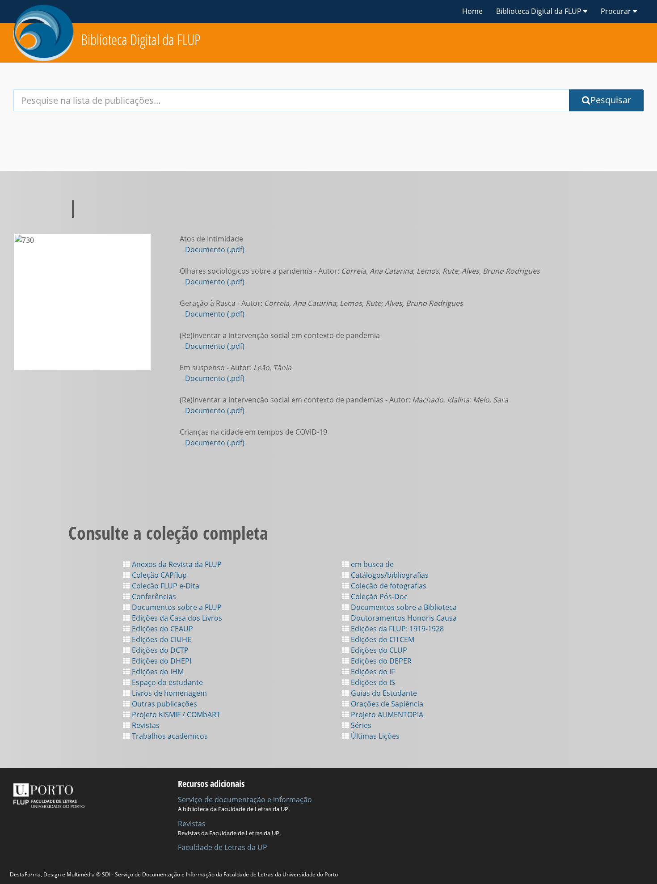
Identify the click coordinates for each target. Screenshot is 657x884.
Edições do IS (372, 682)
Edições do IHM (157, 672)
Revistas (145, 725)
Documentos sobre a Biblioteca (403, 607)
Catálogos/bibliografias (389, 575)
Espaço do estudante (166, 682)
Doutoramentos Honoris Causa (403, 618)
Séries (360, 725)
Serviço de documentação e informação (245, 799)
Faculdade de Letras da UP (222, 847)
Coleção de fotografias (387, 586)
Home (472, 11)
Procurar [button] (617, 11)
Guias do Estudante (383, 693)
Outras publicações (163, 704)
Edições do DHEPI (160, 661)
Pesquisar (610, 100)
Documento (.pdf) (214, 249)
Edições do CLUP (378, 650)
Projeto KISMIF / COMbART (175, 714)
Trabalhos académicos (169, 736)
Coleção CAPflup (158, 575)
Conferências (153, 596)
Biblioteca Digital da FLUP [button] (539, 11)
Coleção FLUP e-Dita (164, 586)
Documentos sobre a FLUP (176, 607)
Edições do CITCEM (381, 639)
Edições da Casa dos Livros (176, 618)
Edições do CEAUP (161, 629)
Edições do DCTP (159, 650)
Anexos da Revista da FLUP (176, 564)
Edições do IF (372, 672)
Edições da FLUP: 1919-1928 (396, 629)
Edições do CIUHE (160, 639)
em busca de (371, 564)
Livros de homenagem (168, 693)
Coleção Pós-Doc (378, 596)
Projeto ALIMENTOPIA (386, 714)
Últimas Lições (374, 736)
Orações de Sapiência (386, 704)
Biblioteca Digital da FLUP (141, 40)
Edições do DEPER (380, 661)
